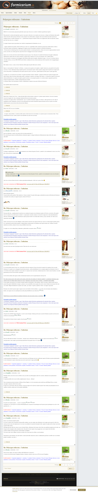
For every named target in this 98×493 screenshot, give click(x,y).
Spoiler (8, 87)
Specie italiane (9, 12)
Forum (29, 12)
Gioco (34, 12)
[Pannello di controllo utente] (81, 13)
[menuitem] (60, 479)
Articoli (20, 12)
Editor (84, 13)
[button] (73, 23)
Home (2, 12)
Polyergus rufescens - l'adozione (16, 19)
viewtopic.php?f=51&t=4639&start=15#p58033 (38, 184)
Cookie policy (15, 491)
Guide (15, 12)
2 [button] (62, 464)
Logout (88, 13)
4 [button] (69, 464)
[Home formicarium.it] (49, 5)
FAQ (93, 13)
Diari (25, 12)
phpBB (36, 481)
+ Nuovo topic (69, 13)
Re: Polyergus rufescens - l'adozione (16, 128)
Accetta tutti (82, 489)
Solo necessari (73, 489)
